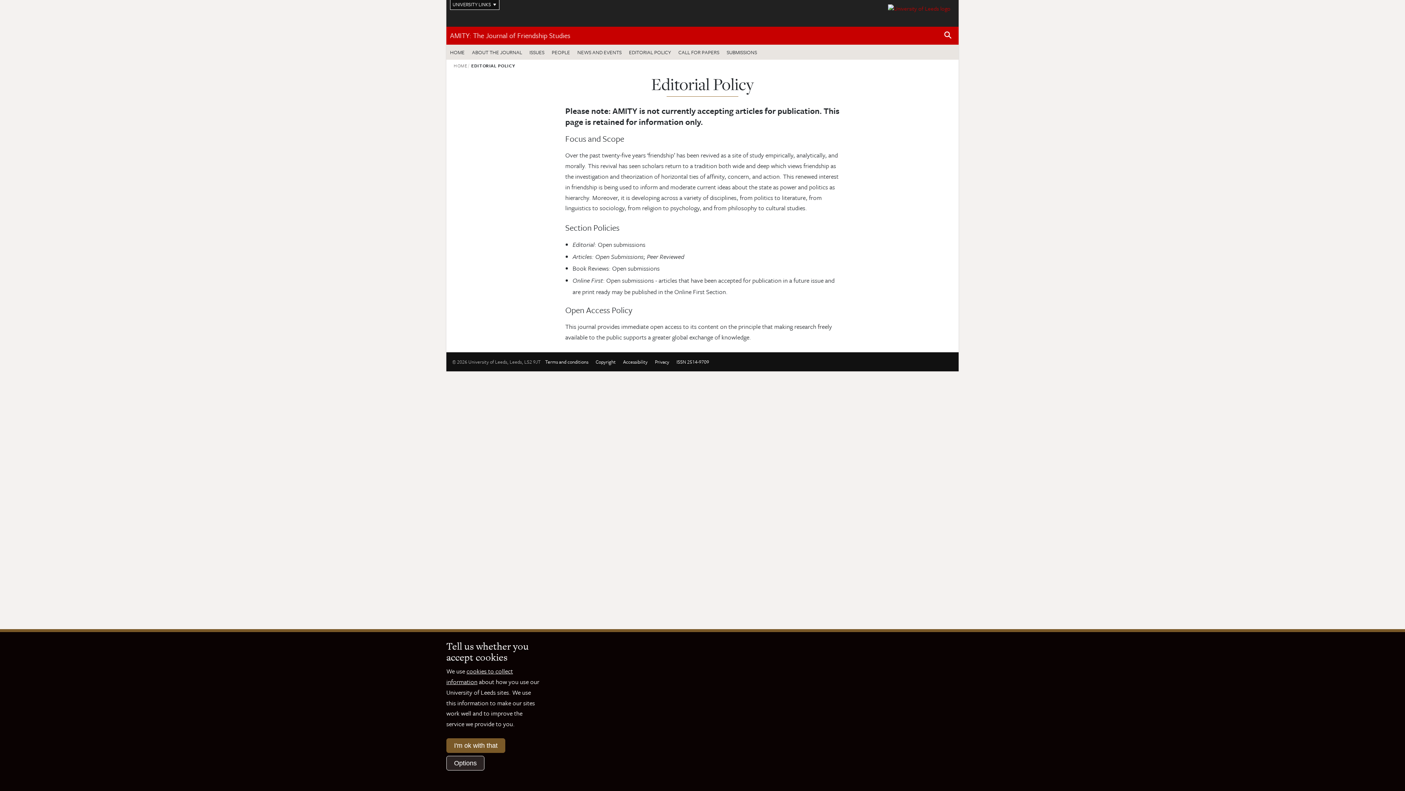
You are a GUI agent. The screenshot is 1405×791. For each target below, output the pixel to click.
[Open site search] (948, 35)
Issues (536, 52)
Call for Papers (698, 52)
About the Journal (497, 52)
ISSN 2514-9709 (693, 361)
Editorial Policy (650, 52)
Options (465, 763)
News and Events (599, 52)
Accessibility (635, 361)
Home (457, 52)
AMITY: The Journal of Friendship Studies (510, 35)
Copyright (606, 361)
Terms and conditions (566, 361)
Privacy (662, 361)
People (561, 52)
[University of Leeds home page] (919, 8)
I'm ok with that (476, 745)
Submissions (742, 52)
